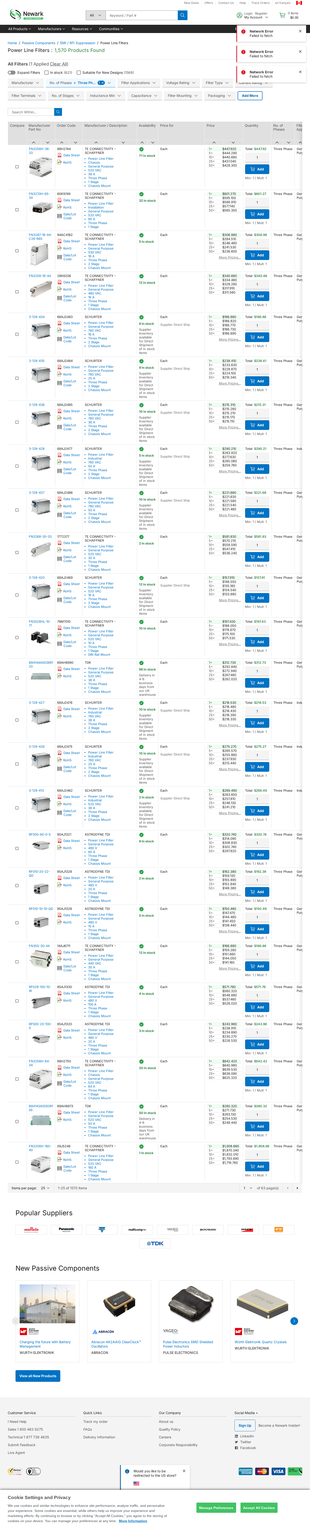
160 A (92, 1167)
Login (248, 13)
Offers (208, 3)
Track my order (95, 1421)
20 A (91, 889)
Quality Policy (169, 1429)
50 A (91, 466)
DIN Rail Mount (99, 654)
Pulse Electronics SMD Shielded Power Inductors (188, 1344)
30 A (91, 558)
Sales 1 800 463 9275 (25, 1429)
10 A (91, 643)
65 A (91, 219)
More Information (133, 1521)
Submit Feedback (22, 1445)
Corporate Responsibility (178, 1445)
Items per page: (24, 1188)
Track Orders (260, 3)
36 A (91, 174)
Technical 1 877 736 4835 (28, 1437)
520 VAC (94, 170)
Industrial (95, 458)
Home (12, 43)
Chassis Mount (99, 186)
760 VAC (94, 330)
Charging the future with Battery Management (45, 1344)
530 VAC (94, 252)
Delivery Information (99, 1437)
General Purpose (101, 166)
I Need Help (17, 1421)
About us (166, 1421)
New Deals (191, 3)
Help (243, 3)
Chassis (94, 162)
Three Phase (97, 178)
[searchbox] (142, 15)
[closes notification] (300, 31)
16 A (91, 256)
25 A (91, 378)
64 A (91, 1086)
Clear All (58, 64)
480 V (92, 848)
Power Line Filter (101, 158)
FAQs (87, 1429)
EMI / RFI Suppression (77, 43)
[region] (155, 1508)
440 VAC (94, 963)
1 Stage (93, 182)
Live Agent (16, 1453)
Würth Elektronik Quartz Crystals (261, 1342)
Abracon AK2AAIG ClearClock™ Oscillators (116, 1344)
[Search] (182, 15)
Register (261, 13)
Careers (165, 1437)
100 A (92, 1004)
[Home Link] (26, 15)
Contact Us (226, 3)
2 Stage (94, 264)
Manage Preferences (216, 1507)
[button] (19, 29)
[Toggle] (12, 73)
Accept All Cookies (259, 1507)
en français (282, 3)
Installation (96, 207)
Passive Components (38, 43)
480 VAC (94, 293)
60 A (91, 852)
